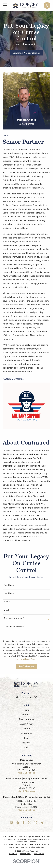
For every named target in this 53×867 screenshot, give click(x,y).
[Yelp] (17, 822)
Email (6, 610)
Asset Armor (26, 724)
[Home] (25, 5)
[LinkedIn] (41, 822)
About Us (26, 714)
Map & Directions (26, 772)
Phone (7, 601)
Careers (26, 728)
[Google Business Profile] (11, 822)
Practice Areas (26, 719)
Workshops (26, 733)
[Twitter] (29, 822)
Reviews (26, 742)
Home (26, 710)
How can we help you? (14, 626)
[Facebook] (23, 822)
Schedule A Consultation (26, 53)
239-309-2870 (26, 696)
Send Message (26, 666)
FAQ (26, 747)
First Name (9, 585)
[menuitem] (13, 854)
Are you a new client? (14, 618)
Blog (26, 738)
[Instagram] (35, 822)
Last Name (9, 593)
